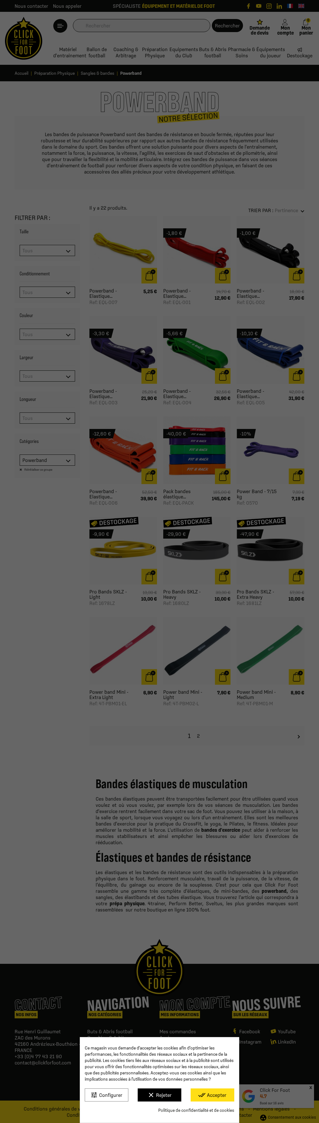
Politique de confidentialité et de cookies (196, 1110)
